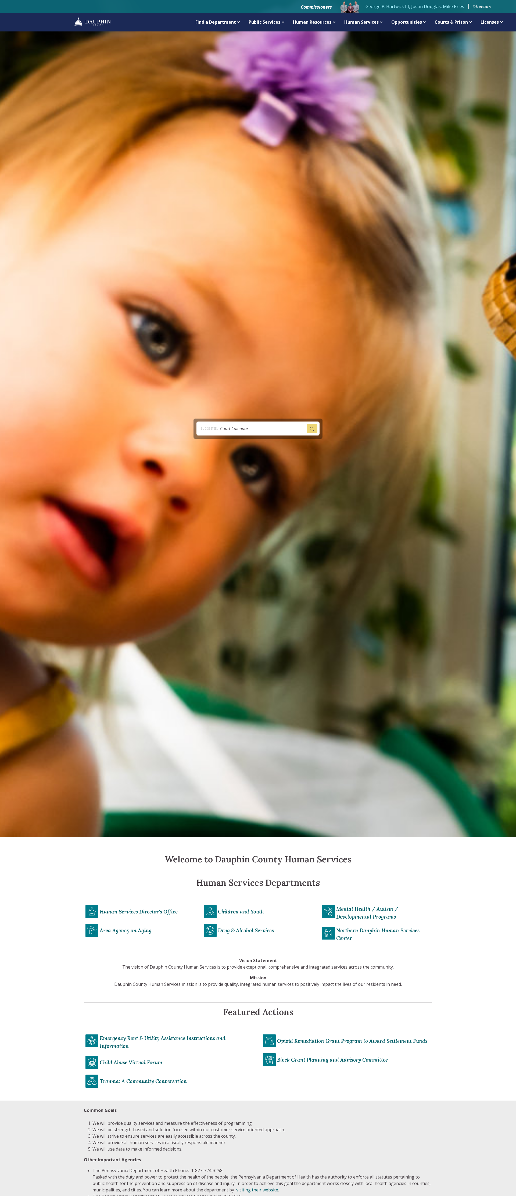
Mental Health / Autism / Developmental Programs (367, 913)
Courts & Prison (451, 22)
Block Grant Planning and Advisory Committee (332, 1059)
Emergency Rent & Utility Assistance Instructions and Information (162, 1042)
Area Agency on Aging (126, 930)
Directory (481, 6)
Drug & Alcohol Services (246, 930)
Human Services (361, 22)
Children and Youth (241, 911)
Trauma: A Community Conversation (143, 1081)
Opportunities (406, 22)
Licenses (490, 22)
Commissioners (316, 7)
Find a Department (215, 22)
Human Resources (312, 22)
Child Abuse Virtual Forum (131, 1062)
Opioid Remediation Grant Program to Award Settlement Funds (352, 1041)
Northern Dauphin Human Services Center (378, 934)
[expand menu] (238, 21)
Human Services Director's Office (139, 911)
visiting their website (257, 1190)
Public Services (264, 22)
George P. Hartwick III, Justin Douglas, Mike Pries (415, 6)
